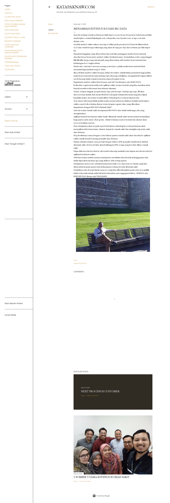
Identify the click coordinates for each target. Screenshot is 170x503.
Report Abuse (11, 121)
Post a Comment (92, 395)
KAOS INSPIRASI (12, 30)
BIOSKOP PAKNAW (13, 41)
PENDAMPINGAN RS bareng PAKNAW (13, 52)
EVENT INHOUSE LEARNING (12, 46)
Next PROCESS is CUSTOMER (100, 391)
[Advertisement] (113, 348)
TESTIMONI (9, 70)
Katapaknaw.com (75, 7)
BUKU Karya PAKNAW (14, 21)
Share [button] (50, 24)
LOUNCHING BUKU (13, 17)
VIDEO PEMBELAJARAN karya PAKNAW (15, 25)
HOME (7, 9)
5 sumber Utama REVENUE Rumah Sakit (102, 477)
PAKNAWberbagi (12, 62)
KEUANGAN (53, 33)
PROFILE (8, 13)
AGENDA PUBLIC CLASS (15, 37)
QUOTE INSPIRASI (12, 34)
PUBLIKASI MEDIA (12, 66)
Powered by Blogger (103, 496)
